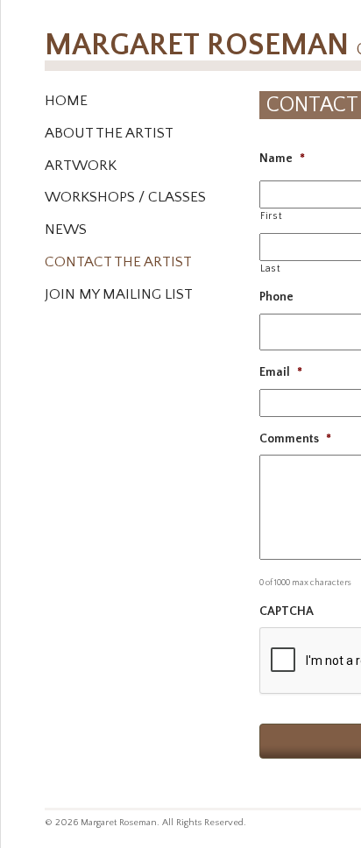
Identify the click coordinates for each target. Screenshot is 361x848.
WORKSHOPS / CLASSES (125, 197)
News (66, 229)
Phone (276, 297)
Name (282, 159)
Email (280, 372)
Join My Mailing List (119, 294)
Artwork (81, 165)
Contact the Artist (118, 262)
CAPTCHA (286, 611)
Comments (295, 439)
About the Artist (109, 133)
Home (66, 101)
